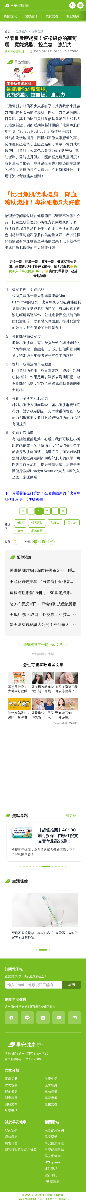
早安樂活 (11, 1110)
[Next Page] (55, 511)
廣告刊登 (11, 1143)
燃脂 (20, 522)
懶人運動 (37, 522)
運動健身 (21, 31)
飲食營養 (11, 1085)
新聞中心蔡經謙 (14, 51)
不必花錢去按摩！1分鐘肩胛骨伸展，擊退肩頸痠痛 (42, 582)
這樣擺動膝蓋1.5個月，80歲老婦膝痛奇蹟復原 (42, 593)
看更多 (71, 815)
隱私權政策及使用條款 (21, 1149)
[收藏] (15, 542)
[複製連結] (51, 542)
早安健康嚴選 (54, 1143)
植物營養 (51, 1104)
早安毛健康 (53, 1156)
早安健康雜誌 (54, 1149)
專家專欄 (51, 1098)
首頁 (7, 31)
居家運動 (37, 31)
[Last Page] (63, 511)
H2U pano (52, 1162)
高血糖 (72, 522)
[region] (43, 268)
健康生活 (51, 1079)
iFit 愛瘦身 (52, 1181)
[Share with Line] (35, 542)
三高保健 (51, 1091)
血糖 (20, 530)
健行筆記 (51, 1175)
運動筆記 (51, 1169)
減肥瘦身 (51, 1085)
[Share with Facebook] (43, 542)
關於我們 (11, 1130)
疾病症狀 (11, 1079)
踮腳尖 (55, 522)
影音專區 (11, 1098)
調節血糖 (37, 530)
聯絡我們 (11, 1137)
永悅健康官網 (54, 1130)
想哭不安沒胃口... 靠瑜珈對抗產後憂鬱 (43, 603)
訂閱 (71, 985)
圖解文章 (11, 1104)
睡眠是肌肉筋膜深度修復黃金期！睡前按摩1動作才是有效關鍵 (43, 571)
